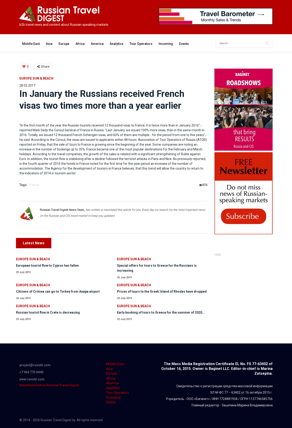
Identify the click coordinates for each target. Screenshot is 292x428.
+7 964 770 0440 (31, 372)
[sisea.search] (267, 43)
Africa (80, 44)
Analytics (116, 44)
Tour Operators (141, 44)
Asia (49, 44)
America (97, 44)
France (34, 185)
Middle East (31, 44)
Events (184, 44)
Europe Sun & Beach (36, 78)
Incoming (166, 44)
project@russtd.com (35, 365)
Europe (64, 44)
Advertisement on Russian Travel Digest (49, 385)
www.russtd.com (31, 379)
